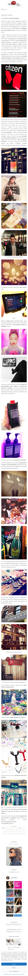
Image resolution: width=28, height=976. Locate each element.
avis (5, 829)
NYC (3, 130)
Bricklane (22, 829)
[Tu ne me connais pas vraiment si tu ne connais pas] (10, 901)
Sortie (24, 23)
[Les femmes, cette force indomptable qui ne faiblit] (18, 885)
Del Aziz (20, 831)
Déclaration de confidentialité (18, 974)
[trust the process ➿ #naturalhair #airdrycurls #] (10, 885)
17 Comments (14, 826)
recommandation (15, 833)
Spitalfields (22, 833)
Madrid (14, 26)
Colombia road (13, 831)
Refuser (14, 967)
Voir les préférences (14, 971)
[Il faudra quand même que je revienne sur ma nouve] (18, 901)
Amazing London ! (7, 15)
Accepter (14, 964)
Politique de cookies (8, 974)
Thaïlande (24, 28)
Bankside (8, 829)
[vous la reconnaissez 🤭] (18, 893)
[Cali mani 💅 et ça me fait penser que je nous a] (18, 909)
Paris (18, 26)
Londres (8, 833)
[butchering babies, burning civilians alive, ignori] (10, 893)
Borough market (15, 829)
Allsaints (23, 827)
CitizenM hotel (6, 831)
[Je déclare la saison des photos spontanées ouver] (10, 909)
